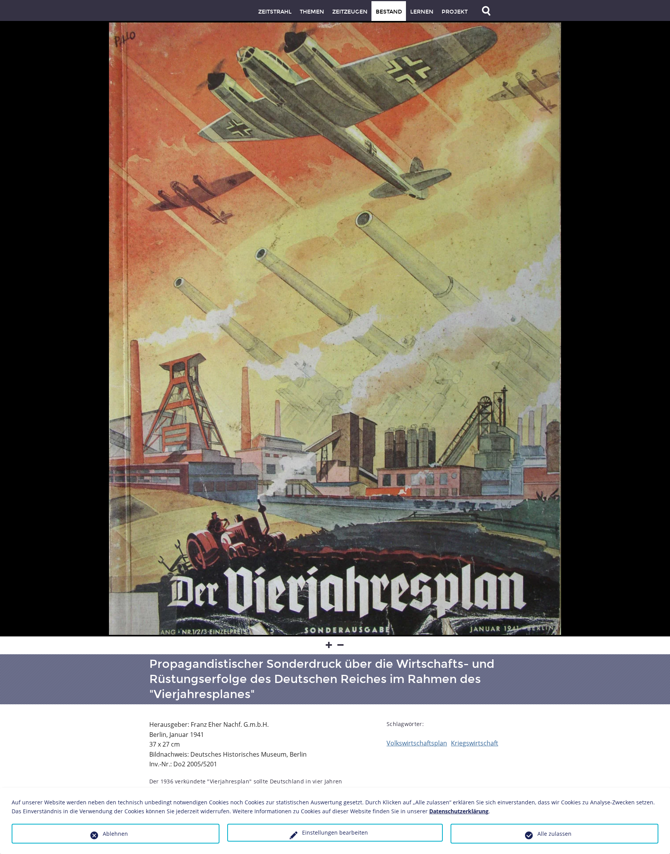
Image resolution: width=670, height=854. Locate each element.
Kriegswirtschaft (474, 743)
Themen (312, 12)
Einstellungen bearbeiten (335, 832)
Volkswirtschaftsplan (417, 743)
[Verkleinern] (341, 645)
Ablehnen (115, 833)
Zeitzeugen (350, 12)
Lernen (421, 12)
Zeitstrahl (275, 12)
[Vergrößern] (329, 645)
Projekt (455, 12)
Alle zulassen (554, 833)
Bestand (389, 12)
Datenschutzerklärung (459, 811)
